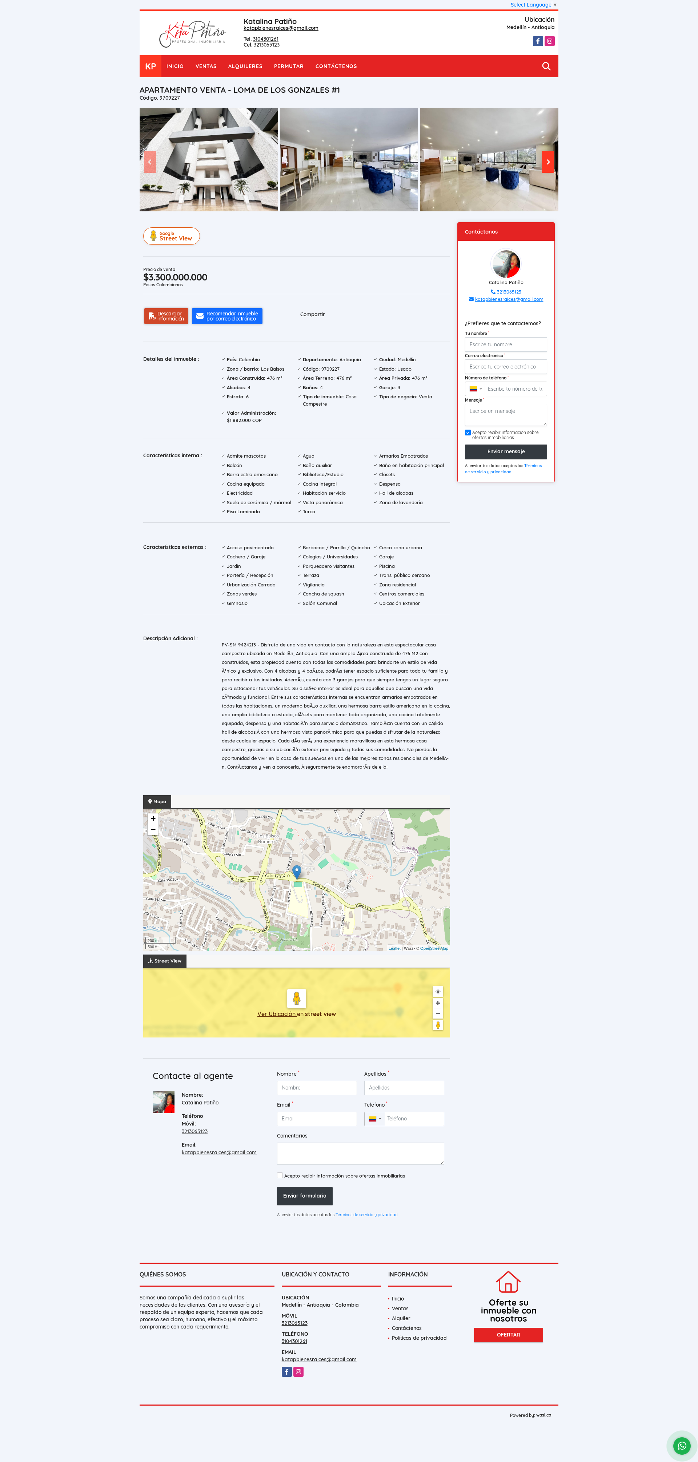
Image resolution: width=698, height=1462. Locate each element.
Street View (176, 236)
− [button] (153, 829)
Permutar (289, 66)
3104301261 (265, 39)
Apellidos (376, 1073)
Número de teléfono (487, 378)
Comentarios (292, 1135)
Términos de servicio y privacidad (367, 1214)
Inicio (175, 66)
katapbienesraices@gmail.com (281, 28)
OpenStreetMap (434, 948)
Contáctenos (336, 66)
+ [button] (153, 818)
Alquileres (245, 66)
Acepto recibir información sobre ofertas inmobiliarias (344, 1176)
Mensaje (474, 400)
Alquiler (401, 1318)
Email (285, 1104)
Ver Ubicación (277, 1013)
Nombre (288, 1073)
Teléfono (376, 1104)
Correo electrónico (485, 355)
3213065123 (267, 44)
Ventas (206, 66)
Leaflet (395, 948)
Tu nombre (477, 333)
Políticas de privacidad (419, 1338)
